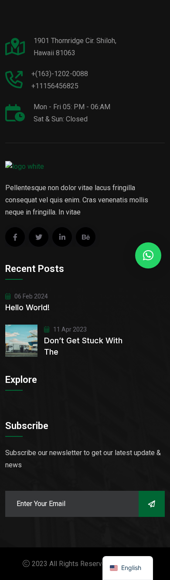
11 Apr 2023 (69, 329)
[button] (148, 255)
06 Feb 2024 (30, 296)
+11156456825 (54, 86)
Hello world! (27, 307)
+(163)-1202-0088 (59, 74)
